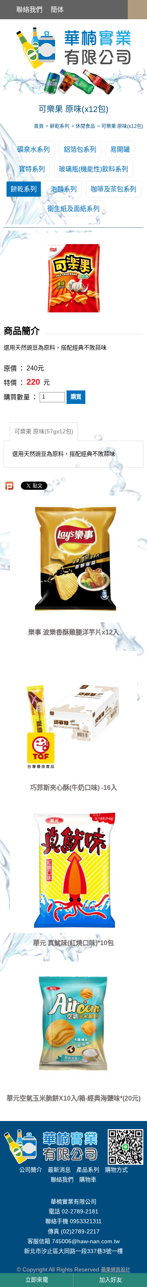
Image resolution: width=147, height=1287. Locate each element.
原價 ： (14, 368)
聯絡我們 (29, 9)
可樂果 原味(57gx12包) (44, 431)
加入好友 (110, 1279)
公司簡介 (30, 1169)
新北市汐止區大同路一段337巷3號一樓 (73, 1251)
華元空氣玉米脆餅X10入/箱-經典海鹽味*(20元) (73, 1098)
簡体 (57, 9)
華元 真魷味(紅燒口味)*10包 (73, 942)
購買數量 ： (21, 397)
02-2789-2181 (80, 1211)
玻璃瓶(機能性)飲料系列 (93, 169)
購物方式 (116, 1169)
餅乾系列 (24, 189)
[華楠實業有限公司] (73, 47)
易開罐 (120, 149)
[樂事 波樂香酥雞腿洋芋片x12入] (73, 559)
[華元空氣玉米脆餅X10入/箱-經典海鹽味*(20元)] (73, 1025)
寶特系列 (32, 169)
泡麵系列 (64, 189)
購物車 (87, 1179)
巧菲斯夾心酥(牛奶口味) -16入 (73, 787)
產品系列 (87, 1169)
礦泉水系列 (33, 149)
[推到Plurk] (9, 486)
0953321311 (86, 1221)
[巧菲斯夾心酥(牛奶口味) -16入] (73, 714)
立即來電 (36, 1279)
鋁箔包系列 (80, 149)
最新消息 (59, 1169)
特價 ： (14, 382)
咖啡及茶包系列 (113, 189)
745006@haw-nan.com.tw (86, 1241)
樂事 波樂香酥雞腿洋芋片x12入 (73, 632)
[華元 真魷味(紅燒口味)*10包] (73, 869)
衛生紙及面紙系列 (73, 208)
